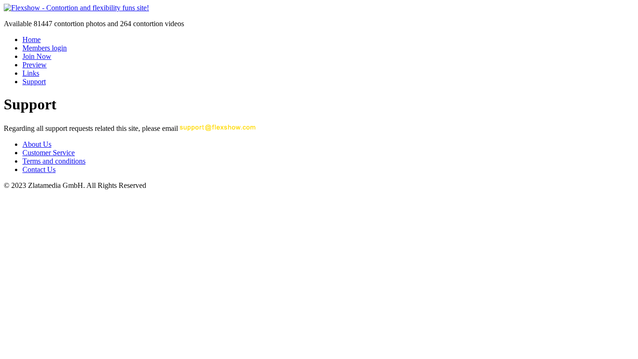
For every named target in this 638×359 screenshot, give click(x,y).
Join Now (36, 56)
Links (30, 73)
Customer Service (48, 153)
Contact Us (39, 169)
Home (31, 39)
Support (34, 82)
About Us (36, 144)
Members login (44, 48)
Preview (34, 65)
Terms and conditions (53, 161)
